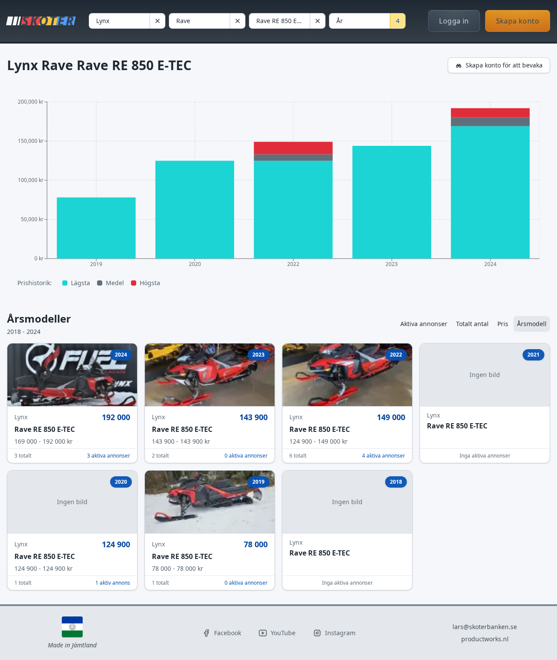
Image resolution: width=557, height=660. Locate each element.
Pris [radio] (502, 324)
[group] (473, 324)
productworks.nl (485, 639)
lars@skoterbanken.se (485, 627)
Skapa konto (517, 21)
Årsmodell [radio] (532, 324)
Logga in (454, 21)
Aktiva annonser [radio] (423, 324)
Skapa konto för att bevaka (504, 65)
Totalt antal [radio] (472, 324)
